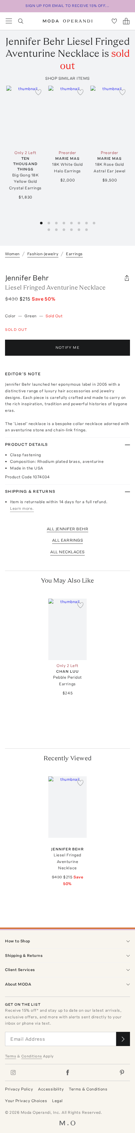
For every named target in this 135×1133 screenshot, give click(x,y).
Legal (57, 1100)
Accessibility (51, 1089)
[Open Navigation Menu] (9, 21)
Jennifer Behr (27, 277)
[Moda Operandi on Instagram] (13, 1072)
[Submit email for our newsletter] (123, 1039)
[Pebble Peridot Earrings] (67, 629)
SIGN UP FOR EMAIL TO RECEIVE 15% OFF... (67, 5)
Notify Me (67, 347)
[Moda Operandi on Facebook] (67, 1072)
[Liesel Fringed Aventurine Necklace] (67, 807)
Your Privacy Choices (26, 1100)
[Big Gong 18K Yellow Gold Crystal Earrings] (25, 116)
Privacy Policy (19, 1089)
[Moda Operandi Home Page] (67, 21)
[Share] (127, 278)
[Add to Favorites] (38, 92)
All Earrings (67, 540)
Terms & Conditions (88, 1089)
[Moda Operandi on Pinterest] (122, 1072)
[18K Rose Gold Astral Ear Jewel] (109, 116)
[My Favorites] (114, 21)
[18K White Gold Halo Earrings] (67, 116)
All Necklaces (67, 551)
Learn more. (22, 508)
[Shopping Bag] (126, 21)
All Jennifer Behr (68, 528)
